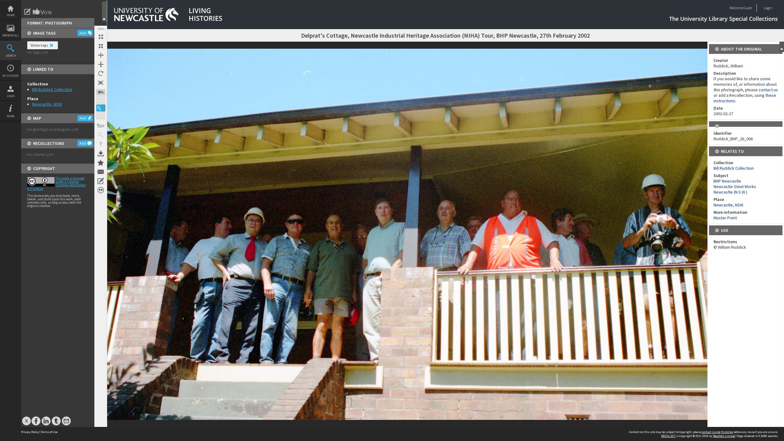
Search (11, 56)
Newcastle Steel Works (735, 186)
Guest (748, 8)
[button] (100, 107)
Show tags (39, 45)
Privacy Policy (30, 432)
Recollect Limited (724, 436)
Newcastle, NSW (47, 104)
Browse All (10, 35)
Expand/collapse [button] (781, 47)
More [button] (10, 116)
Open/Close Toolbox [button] (104, 11)
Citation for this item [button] (101, 190)
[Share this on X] (26, 418)
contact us (768, 89)
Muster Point (725, 218)
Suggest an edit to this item (27, 11)
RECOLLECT (668, 436)
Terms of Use (49, 432)
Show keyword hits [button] (101, 135)
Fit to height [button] (101, 64)
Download (101, 153)
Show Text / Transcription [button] (101, 125)
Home (11, 15)
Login (11, 96)
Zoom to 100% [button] (101, 82)
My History (10, 76)
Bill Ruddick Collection (52, 89)
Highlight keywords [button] (101, 144)
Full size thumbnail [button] (101, 36)
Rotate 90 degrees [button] (101, 73)
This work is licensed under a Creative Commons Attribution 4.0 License (56, 183)
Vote (42, 11)
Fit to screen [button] (101, 46)
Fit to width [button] (101, 55)
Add (83, 33)
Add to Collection (101, 162)
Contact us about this (101, 171)
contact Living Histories (717, 432)
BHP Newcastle (727, 181)
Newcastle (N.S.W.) (730, 192)
